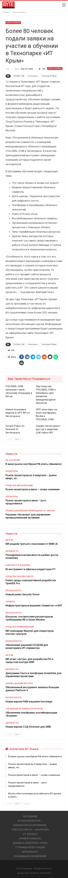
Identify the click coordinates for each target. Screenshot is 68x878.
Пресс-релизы (13, 22)
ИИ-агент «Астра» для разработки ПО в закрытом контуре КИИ (29, 661)
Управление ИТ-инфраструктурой (24, 709)
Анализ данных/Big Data (19, 683)
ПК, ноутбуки (13, 460)
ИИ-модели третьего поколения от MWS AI (32, 543)
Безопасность (14, 590)
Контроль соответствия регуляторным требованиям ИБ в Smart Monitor (29, 618)
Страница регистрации (30, 847)
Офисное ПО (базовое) (18, 565)
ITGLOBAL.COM (18, 76)
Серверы (10, 602)
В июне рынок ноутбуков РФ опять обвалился (34, 464)
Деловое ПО (12, 551)
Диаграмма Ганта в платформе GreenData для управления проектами (33, 675)
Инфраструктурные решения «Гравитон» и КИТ (34, 605)
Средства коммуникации (20, 627)
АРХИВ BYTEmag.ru (30, 838)
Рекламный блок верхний (30, 856)
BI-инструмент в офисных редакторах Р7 (30, 569)
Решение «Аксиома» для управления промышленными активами (28, 516)
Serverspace (33, 76)
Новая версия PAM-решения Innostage (29, 701)
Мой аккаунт (30, 852)
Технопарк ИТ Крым (48, 76)
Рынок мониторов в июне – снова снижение (33, 489)
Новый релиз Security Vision (23, 594)
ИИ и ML (51, 511)
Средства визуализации (19, 485)
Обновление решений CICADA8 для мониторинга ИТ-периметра (27, 646)
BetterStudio (45, 873)
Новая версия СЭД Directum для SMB (28, 726)
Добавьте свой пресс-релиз (30, 843)
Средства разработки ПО (19, 576)
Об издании (30, 816)
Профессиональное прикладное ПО (26, 511)
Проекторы (12, 471)
